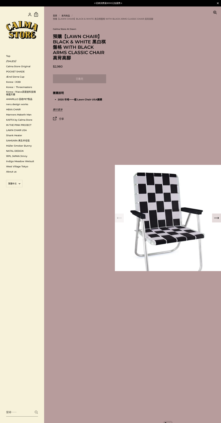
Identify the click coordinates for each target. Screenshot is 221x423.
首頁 (55, 15)
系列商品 (65, 15)
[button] (216, 218)
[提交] (36, 412)
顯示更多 (58, 109)
